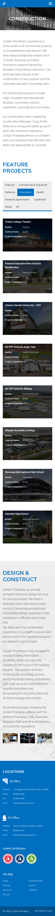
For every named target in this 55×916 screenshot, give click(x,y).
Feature (10, 185)
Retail (8, 207)
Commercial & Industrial (33, 185)
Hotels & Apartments (17, 199)
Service (6, 885)
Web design (39, 911)
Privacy (6, 894)
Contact (33, 890)
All (17, 207)
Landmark (40, 199)
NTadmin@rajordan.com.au (24, 835)
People (32, 885)
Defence (10, 192)
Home (5, 881)
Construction (36, 881)
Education (26, 192)
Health (40, 192)
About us (7, 890)
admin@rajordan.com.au (23, 803)
